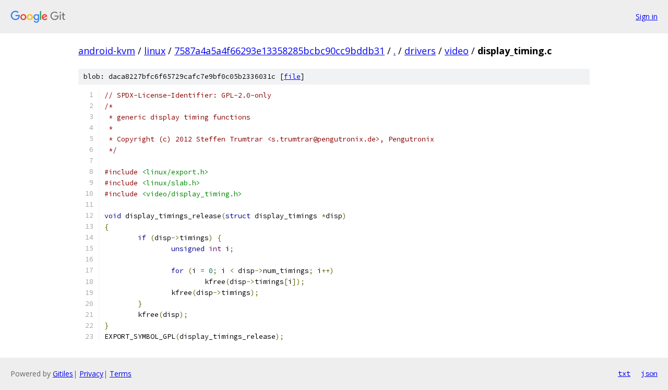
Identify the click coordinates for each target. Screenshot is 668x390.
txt (624, 373)
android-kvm (106, 50)
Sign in (647, 16)
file (292, 76)
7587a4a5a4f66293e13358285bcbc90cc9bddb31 (279, 50)
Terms (121, 374)
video (457, 50)
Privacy (91, 374)
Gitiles (63, 374)
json (649, 373)
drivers (420, 50)
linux (154, 50)
